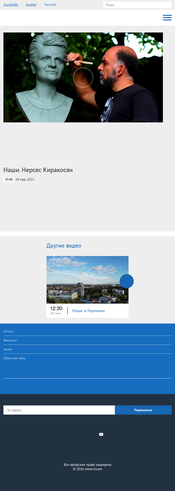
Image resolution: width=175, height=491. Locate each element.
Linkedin (86, 434)
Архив (7, 349)
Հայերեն (10, 5)
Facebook (72, 434)
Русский (50, 5)
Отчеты (8, 331)
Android (100, 424)
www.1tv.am (93, 469)
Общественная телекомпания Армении (22, 18)
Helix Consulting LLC (87, 480)
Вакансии (10, 340)
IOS (75, 424)
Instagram (94, 434)
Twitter (78, 434)
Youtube (101, 434)
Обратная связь (14, 358)
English (31, 4)
